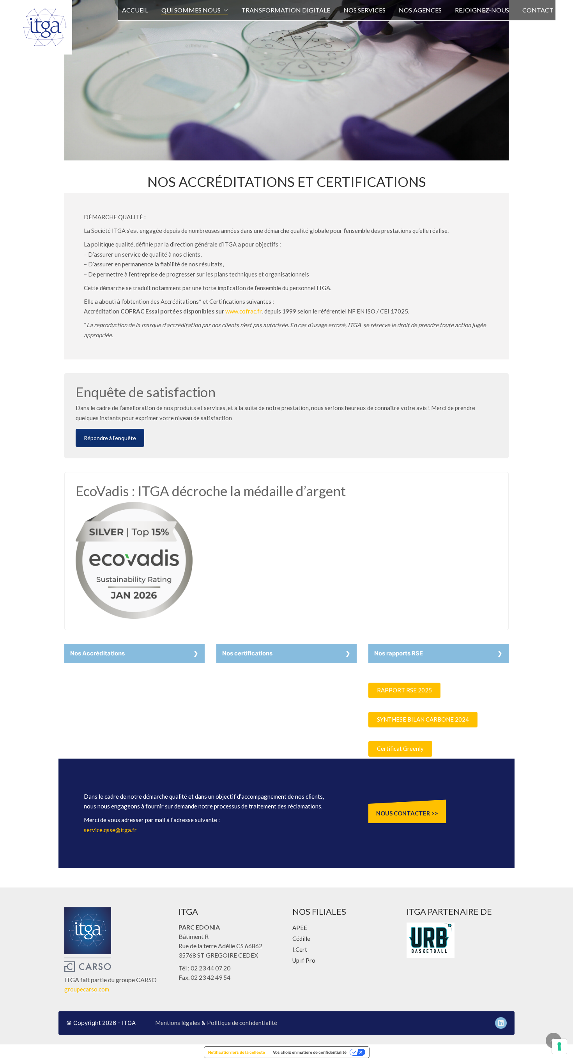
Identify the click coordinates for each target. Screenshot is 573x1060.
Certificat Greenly (400, 748)
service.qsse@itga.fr (110, 829)
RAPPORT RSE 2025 (404, 690)
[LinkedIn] (501, 1023)
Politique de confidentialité (242, 1022)
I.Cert (299, 949)
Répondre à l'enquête (110, 438)
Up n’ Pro (303, 960)
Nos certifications (247, 653)
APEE (299, 927)
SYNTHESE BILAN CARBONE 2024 (423, 719)
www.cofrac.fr (243, 311)
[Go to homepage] (45, 27)
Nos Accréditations (97, 653)
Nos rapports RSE (398, 653)
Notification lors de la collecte (236, 1052)
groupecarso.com (86, 989)
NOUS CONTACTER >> (407, 813)
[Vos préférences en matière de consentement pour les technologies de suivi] (559, 1046)
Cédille (301, 938)
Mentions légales (177, 1022)
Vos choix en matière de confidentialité (310, 1052)
